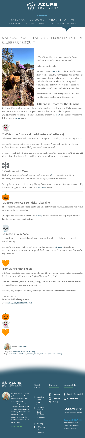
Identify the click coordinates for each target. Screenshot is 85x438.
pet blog (59, 354)
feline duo (56, 71)
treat (58, 115)
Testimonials (41, 417)
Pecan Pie (24, 352)
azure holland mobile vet (17, 354)
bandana (42, 187)
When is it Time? (57, 20)
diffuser (58, 247)
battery (39, 215)
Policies (30, 23)
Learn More (14, 23)
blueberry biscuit (33, 354)
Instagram (56, 398)
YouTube (55, 402)
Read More (15, 426)
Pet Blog (32, 352)
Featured (16, 352)
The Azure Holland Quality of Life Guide (40, 411)
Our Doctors (37, 20)
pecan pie (51, 354)
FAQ (72, 20)
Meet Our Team (40, 398)
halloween (43, 354)
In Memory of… (41, 428)
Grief (41, 23)
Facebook (56, 394)
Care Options (18, 20)
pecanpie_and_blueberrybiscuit (18, 303)
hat (52, 175)
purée (17, 118)
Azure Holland (23, 347)
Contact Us (41, 432)
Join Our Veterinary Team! (63, 23)
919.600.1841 (42, 15)
